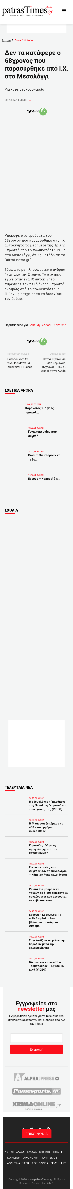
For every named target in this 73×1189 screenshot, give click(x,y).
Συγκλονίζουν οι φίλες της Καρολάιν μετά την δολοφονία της (47, 944)
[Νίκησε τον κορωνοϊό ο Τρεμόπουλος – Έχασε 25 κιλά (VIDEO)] (16, 967)
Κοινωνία (60, 325)
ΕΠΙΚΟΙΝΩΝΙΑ (37, 1133)
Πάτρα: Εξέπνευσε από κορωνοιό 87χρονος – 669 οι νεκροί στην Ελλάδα (53, 365)
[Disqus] (36, 567)
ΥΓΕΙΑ (25, 1163)
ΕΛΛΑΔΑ (32, 1152)
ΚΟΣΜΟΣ (45, 1152)
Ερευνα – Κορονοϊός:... (44, 479)
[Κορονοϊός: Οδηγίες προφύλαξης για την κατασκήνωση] (14, 411)
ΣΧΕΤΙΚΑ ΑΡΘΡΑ (19, 390)
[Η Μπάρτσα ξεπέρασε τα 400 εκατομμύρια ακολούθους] (16, 829)
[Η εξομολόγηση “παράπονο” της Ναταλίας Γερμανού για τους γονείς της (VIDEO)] (16, 807)
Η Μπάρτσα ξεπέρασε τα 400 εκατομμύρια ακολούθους (46, 827)
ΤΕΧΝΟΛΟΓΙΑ (40, 1163)
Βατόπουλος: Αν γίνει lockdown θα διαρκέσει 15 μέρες (19, 363)
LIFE (63, 1163)
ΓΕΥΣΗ (55, 1163)
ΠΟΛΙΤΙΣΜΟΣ (49, 1157)
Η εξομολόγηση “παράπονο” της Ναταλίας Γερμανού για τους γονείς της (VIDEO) (48, 805)
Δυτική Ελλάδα (40, 325)
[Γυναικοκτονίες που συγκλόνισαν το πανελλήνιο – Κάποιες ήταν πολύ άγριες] (16, 434)
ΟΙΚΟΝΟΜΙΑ (30, 1157)
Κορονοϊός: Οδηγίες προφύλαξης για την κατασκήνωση (43, 849)
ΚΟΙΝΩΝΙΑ (13, 1157)
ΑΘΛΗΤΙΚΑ (13, 1163)
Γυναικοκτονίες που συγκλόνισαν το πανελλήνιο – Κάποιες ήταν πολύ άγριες (48, 871)
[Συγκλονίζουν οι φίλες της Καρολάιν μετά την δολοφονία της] (16, 945)
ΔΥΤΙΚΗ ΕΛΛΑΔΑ (15, 1152)
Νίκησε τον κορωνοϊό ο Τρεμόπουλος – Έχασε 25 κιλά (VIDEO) (46, 966)
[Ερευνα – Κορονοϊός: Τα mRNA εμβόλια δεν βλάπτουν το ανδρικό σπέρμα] (16, 481)
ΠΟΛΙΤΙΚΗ (59, 1152)
